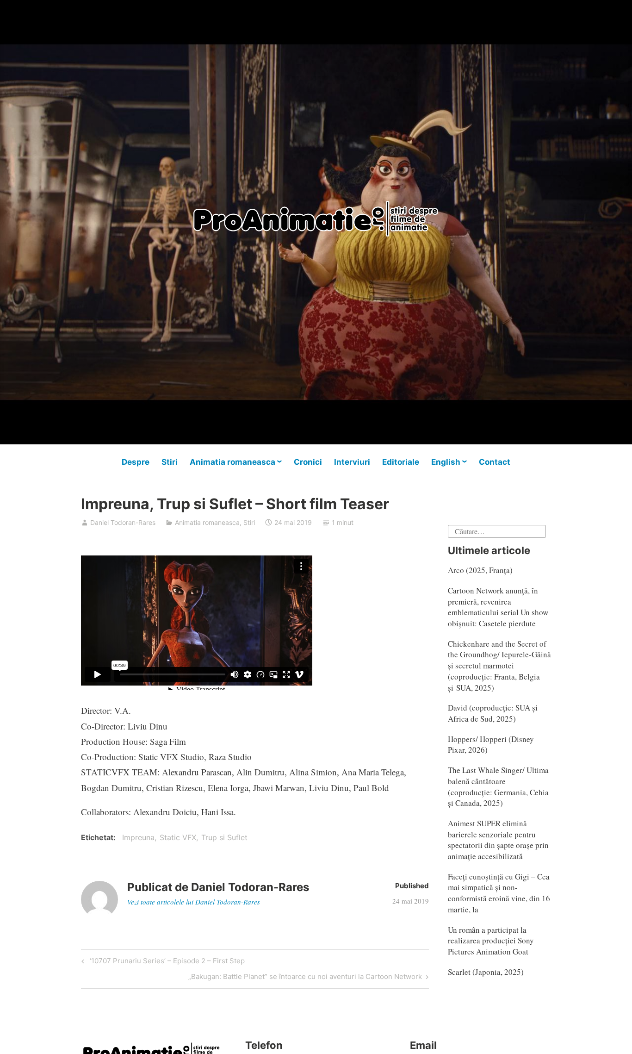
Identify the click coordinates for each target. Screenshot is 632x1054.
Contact (494, 462)
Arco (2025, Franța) (480, 570)
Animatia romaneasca (232, 462)
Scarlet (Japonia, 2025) (486, 972)
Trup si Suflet (224, 837)
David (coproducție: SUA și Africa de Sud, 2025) (493, 713)
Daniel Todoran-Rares (122, 522)
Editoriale (400, 462)
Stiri (169, 462)
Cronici (308, 462)
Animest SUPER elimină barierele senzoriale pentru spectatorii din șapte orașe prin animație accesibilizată (498, 839)
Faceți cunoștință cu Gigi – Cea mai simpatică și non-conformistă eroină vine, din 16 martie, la (499, 893)
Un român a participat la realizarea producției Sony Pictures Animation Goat (491, 940)
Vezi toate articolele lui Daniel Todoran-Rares (193, 901)
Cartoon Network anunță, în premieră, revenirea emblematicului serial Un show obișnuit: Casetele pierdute (498, 607)
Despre (135, 462)
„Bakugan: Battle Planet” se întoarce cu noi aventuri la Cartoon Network (305, 978)
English (445, 462)
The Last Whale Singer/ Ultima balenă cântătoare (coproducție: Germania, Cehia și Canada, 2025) (498, 786)
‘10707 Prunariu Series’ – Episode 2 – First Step (165, 962)
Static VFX (178, 837)
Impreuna (138, 837)
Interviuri (352, 462)
